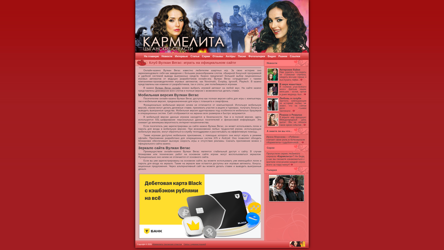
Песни (242, 56)
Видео (272, 56)
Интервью (181, 56)
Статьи (194, 56)
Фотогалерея (256, 56)
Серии (206, 56)
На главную (151, 56)
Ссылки (295, 56)
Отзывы (217, 56)
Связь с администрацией (195, 244)
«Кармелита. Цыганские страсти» (167, 244)
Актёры (230, 56)
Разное (282, 56)
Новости (166, 56)
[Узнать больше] (301, 80)
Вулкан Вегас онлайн (168, 87)
